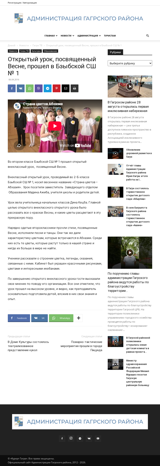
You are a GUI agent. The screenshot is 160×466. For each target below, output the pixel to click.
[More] (79, 318)
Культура (36, 51)
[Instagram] (71, 438)
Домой (11, 45)
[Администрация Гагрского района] (80, 18)
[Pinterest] (56, 88)
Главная (49, 35)
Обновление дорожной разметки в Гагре (139, 153)
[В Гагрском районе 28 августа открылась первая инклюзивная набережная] (130, 86)
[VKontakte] (89, 439)
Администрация (87, 35)
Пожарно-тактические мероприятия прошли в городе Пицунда (81, 346)
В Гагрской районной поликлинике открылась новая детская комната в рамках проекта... (138, 344)
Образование (50, 51)
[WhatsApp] (30, 88)
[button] (147, 36)
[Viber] (39, 88)
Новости (66, 35)
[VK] (21, 88)
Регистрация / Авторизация (22, 2)
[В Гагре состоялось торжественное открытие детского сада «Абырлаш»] (115, 192)
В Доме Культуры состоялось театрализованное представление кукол (28, 346)
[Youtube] (98, 439)
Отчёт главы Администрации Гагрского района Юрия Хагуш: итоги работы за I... (137, 172)
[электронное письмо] (65, 88)
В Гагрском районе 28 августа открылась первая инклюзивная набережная (128, 106)
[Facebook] (12, 88)
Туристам (110, 35)
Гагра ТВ (37, 45)
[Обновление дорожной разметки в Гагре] (115, 153)
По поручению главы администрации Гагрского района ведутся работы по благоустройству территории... (128, 282)
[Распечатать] (74, 88)
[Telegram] (48, 88)
